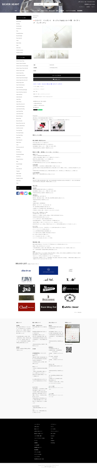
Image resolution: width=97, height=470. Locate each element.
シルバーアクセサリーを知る (39, 438)
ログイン (93, 6)
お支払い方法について (38, 431)
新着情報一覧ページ (37, 447)
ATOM (54, 433)
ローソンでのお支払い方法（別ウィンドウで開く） (42, 236)
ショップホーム (37, 424)
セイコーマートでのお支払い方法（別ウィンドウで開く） (43, 237)
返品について (36, 428)
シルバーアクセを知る (71, 10)
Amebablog (53, 442)
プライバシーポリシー (55, 431)
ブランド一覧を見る (77, 312)
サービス (35, 440)
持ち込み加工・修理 (53, 10)
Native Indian (35, 17)
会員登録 (88, 6)
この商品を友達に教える (37, 103)
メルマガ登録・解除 (37, 435)
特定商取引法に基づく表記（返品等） (40, 101)
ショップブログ (37, 456)
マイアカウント (82, 6)
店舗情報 (62, 10)
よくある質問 (36, 445)
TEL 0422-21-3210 (91, 1)
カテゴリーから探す (37, 454)
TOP (16, 10)
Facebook (52, 435)
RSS (51, 433)
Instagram (52, 440)
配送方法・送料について (38, 433)
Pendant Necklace (36, 15)
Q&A (85, 1)
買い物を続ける (36, 107)
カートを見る (53, 428)
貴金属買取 (79, 10)
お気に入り (57, 79)
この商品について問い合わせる (38, 105)
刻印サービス (44, 10)
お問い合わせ (81, 1)
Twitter (52, 438)
